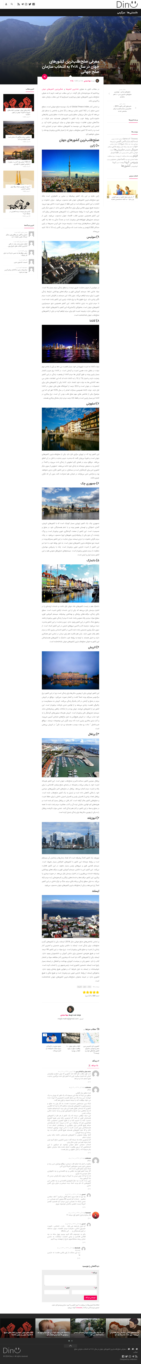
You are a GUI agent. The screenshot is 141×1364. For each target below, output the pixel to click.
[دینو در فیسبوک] (33, 4)
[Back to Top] (70, 1346)
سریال (134, 149)
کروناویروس (134, 166)
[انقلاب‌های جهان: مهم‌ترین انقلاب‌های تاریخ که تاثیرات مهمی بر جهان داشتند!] (18, 102)
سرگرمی (121, 13)
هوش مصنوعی (115, 159)
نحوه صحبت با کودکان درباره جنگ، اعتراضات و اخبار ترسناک (53, 1048)
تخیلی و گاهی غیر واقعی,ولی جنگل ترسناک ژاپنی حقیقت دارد (16, 236)
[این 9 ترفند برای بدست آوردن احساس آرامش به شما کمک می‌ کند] (88, 1328)
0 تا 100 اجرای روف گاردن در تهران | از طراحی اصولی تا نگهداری (19, 163)
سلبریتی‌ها (119, 150)
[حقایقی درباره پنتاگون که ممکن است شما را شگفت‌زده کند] (18, 129)
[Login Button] (6, 4)
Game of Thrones (130, 138)
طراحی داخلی (133, 152)
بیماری (136, 144)
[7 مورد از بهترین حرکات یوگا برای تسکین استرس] (18, 179)
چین (118, 163)
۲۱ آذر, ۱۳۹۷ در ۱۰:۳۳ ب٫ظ (64, 1248)
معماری (132, 159)
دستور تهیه (129, 147)
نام (95, 1288)
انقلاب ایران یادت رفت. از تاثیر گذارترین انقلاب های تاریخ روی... (17, 245)
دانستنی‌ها (132, 13)
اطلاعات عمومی (115, 139)
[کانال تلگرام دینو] (22, 4)
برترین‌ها (113, 141)
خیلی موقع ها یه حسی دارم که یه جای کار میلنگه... (15, 254)
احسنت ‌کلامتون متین (20, 262)
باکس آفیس (121, 141)
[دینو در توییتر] (30, 4)
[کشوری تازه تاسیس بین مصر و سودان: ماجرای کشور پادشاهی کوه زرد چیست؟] (89, 1038)
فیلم (135, 155)
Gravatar (79, 1307)
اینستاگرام (134, 141)
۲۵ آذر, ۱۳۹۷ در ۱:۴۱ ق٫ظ (76, 1087)
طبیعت (111, 150)
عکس (120, 153)
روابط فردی (124, 147)
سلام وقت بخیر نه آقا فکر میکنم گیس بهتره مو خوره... (15, 271)
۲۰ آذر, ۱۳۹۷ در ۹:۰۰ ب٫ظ (76, 1158)
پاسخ (89, 1081)
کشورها (80, 987)
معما (136, 159)
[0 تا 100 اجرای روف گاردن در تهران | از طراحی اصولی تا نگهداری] (18, 154)
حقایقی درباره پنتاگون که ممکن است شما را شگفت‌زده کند (19, 138)
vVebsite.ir (133, 1359)
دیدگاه (92, 1065)
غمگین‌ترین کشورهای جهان (52, 89)
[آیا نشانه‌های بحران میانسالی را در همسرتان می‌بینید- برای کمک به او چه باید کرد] (123, 1328)
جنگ (89, 987)
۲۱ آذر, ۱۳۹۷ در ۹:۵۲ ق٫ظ (72, 1224)
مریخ (114, 156)
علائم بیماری (125, 153)
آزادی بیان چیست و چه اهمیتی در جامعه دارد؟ (19, 212)
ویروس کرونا (131, 162)
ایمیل (67, 1288)
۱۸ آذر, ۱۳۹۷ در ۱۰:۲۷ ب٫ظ (76, 1213)
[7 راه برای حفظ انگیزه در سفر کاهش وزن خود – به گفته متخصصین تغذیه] (122, 189)
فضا (117, 152)
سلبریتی (128, 149)
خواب (135, 146)
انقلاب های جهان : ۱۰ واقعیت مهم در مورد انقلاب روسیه (73, 1048)
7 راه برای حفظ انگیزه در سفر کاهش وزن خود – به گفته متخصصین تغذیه (122, 198)
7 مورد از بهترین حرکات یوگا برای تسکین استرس (20, 188)
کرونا (114, 162)
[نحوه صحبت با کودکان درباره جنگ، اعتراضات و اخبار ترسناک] (51, 1038)
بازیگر (128, 141)
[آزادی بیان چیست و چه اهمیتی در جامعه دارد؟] (18, 204)
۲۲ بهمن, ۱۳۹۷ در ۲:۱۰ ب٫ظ (66, 1071)
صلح (85, 987)
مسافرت (110, 156)
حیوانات (121, 144)
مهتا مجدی (87, 81)
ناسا (123, 159)
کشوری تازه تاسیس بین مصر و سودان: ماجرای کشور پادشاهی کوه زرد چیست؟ (91, 1050)
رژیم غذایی (116, 146)
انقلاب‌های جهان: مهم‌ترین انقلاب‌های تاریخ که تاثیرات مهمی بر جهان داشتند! (18, 112)
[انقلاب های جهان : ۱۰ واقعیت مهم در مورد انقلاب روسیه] (70, 1038)
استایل (120, 139)
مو (129, 159)
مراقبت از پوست (120, 156)
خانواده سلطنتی (113, 144)
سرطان (109, 147)
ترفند (132, 144)
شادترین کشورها (72, 89)
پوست (121, 162)
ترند (129, 144)
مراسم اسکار (129, 156)
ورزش (108, 160)
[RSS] (18, 4)
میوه (126, 160)
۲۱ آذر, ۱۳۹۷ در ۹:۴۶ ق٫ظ (72, 1194)
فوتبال (113, 152)
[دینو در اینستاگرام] (26, 4)
